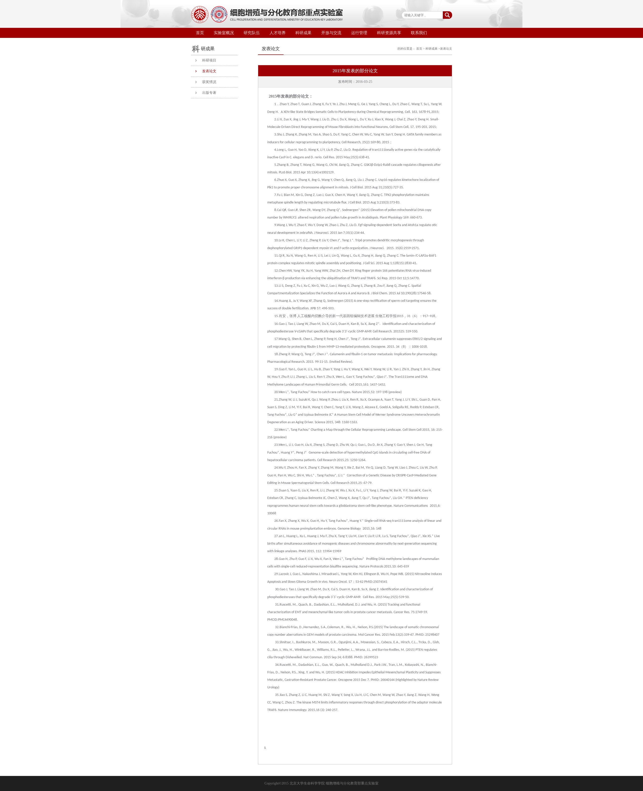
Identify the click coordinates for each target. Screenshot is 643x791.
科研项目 (209, 60)
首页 (200, 33)
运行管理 (359, 33)
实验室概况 (224, 33)
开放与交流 (331, 33)
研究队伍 (252, 33)
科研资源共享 (389, 33)
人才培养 (278, 33)
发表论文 (209, 71)
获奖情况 (209, 82)
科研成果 (303, 33)
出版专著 (209, 93)
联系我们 (419, 33)
